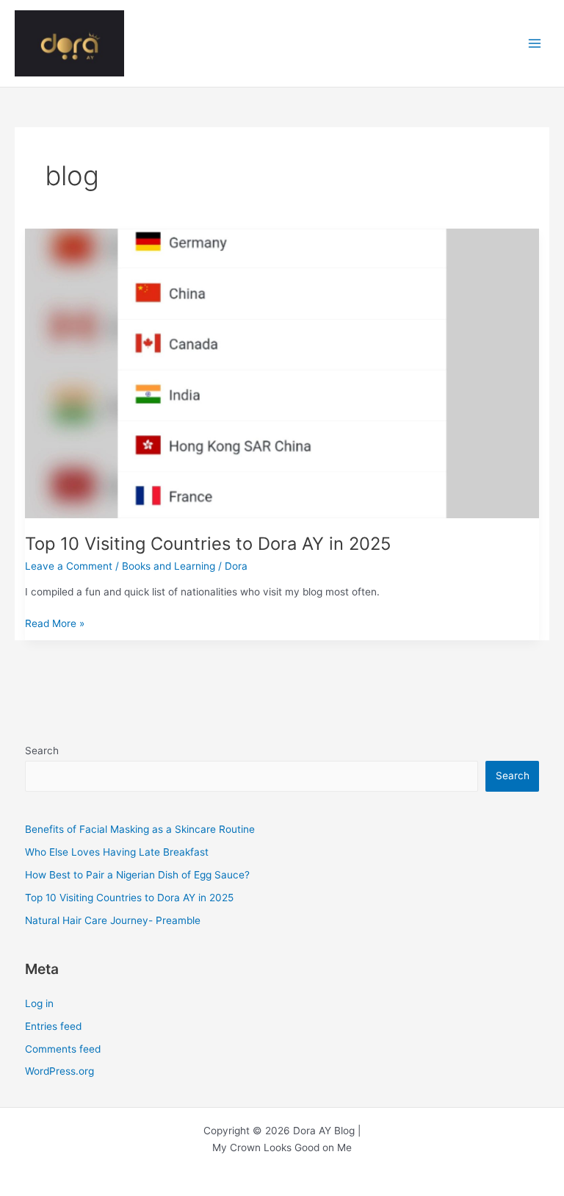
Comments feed (63, 1049)
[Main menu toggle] (535, 44)
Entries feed (53, 1026)
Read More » (54, 624)
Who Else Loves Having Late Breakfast (117, 852)
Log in (39, 1003)
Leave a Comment (68, 566)
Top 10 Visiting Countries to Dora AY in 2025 (208, 543)
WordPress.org (59, 1071)
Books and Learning (168, 566)
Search (42, 750)
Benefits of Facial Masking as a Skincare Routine (140, 829)
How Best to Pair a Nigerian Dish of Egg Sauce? (137, 875)
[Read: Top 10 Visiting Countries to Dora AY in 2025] (282, 372)
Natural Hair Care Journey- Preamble (112, 920)
